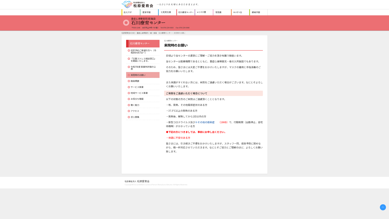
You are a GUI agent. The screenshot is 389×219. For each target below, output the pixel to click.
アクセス (135, 110)
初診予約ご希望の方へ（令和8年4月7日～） (143, 51)
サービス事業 (137, 87)
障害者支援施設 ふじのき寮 (203, 12)
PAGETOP (383, 207)
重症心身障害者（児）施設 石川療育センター (185, 12)
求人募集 (135, 116)
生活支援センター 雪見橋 (222, 12)
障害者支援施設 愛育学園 (149, 12)
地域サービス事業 (139, 92)
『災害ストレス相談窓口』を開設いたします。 (143, 59)
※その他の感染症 (205, 122)
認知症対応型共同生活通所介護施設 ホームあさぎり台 (240, 12)
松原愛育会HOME (128, 33)
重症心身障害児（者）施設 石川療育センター (154, 33)
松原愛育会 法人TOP (131, 12)
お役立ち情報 (137, 98)
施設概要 (135, 80)
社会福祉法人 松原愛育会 (137, 4)
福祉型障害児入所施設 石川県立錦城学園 (258, 12)
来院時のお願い (138, 74)
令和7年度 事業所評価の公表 (143, 67)
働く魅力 (135, 104)
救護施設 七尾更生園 (167, 12)
